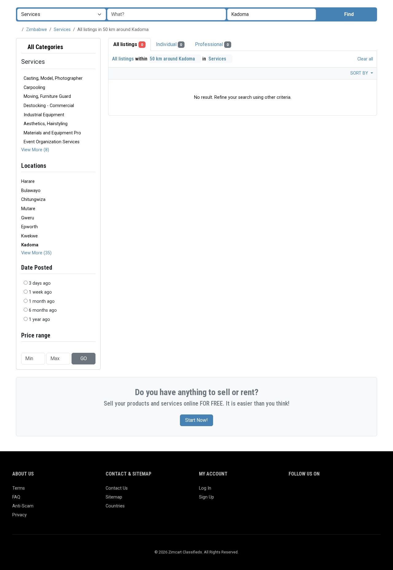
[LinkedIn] (319, 491)
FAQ (16, 497)
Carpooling (34, 87)
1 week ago (40, 292)
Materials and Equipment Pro (52, 133)
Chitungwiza (33, 199)
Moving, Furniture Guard (47, 96)
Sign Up (206, 497)
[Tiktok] (337, 491)
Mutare (28, 208)
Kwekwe (29, 236)
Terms (18, 488)
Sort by (359, 73)
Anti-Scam (22, 506)
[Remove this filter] (93, 47)
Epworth (29, 226)
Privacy (19, 515)
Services (62, 29)
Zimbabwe (36, 29)
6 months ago (43, 310)
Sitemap (114, 497)
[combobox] (271, 14)
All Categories (44, 47)
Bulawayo (31, 190)
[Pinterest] (328, 491)
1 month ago (42, 301)
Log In (205, 488)
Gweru (27, 218)
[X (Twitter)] (301, 491)
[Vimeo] (355, 491)
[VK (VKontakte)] (364, 491)
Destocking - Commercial (49, 105)
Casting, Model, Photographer (53, 78)
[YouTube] (346, 491)
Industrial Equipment (44, 114)
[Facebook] (292, 491)
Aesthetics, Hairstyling (46, 123)
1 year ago (39, 319)
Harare (28, 181)
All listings (128, 44)
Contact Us (117, 488)
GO (83, 358)
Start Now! (196, 420)
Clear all (364, 59)
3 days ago (40, 283)
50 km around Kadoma (173, 59)
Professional (212, 44)
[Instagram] (310, 491)
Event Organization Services (52, 141)
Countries (115, 506)
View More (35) (36, 253)
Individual (169, 44)
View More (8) (35, 149)
